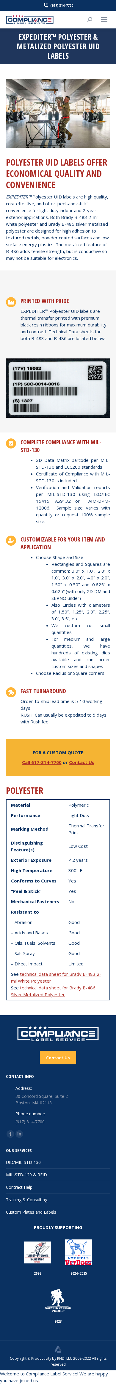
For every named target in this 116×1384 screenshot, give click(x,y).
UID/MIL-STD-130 (23, 1162)
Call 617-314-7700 (42, 762)
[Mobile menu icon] (104, 19)
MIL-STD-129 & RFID (26, 1175)
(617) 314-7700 (61, 5)
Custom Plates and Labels (31, 1212)
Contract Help (19, 1187)
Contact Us (81, 762)
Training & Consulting (26, 1199)
